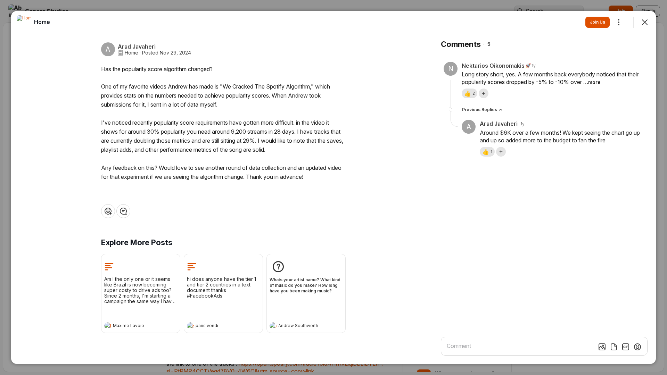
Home (131, 53)
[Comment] (123, 211)
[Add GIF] (625, 346)
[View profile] (107, 325)
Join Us (597, 22)
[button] (469, 93)
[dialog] (333, 187)
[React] (108, 211)
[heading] (134, 326)
